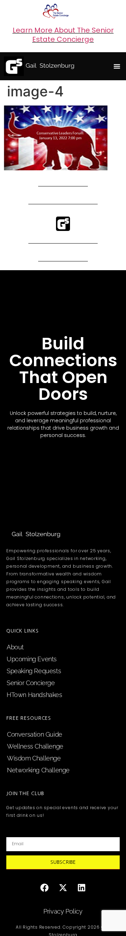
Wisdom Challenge (34, 758)
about (15, 647)
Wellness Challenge (35, 746)
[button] (117, 66)
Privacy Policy (62, 911)
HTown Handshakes (34, 694)
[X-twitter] (63, 887)
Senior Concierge (31, 682)
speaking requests (34, 671)
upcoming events (32, 659)
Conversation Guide (34, 734)
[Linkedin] (81, 887)
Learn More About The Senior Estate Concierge (63, 34)
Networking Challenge (38, 770)
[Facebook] (44, 887)
